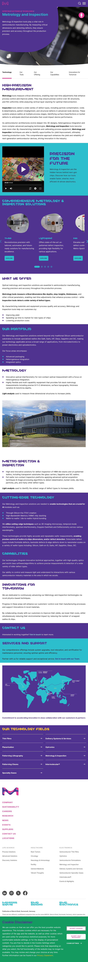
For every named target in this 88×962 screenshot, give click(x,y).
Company (7, 802)
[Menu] (84, 3)
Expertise (6, 11)
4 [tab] (48, 269)
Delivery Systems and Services (71, 869)
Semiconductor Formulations (70, 860)
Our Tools (21, 73)
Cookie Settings (73, 943)
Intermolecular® (65, 877)
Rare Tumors (35, 852)
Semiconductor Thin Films (69, 852)
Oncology (34, 856)
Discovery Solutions (9, 860)
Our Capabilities (54, 73)
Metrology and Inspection (69, 864)
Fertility (33, 864)
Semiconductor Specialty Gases (71, 873)
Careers (7, 811)
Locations (8, 838)
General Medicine (37, 869)
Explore (9, 258)
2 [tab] (42, 269)
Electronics (16, 11)
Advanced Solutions (9, 856)
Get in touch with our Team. (67, 659)
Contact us (9, 834)
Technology (7, 72)
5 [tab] (51, 269)
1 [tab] (35, 269)
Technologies (27, 11)
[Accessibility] (81, 15)
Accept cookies (76, 928)
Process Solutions (8, 852)
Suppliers (7, 829)
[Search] (79, 3)
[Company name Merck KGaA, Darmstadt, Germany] (5, 3)
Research (7, 816)
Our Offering (37, 73)
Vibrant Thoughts (37, 873)
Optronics (63, 856)
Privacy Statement (45, 955)
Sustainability (10, 807)
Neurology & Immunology (40, 860)
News (5, 820)
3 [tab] (45, 269)
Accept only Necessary (76, 936)
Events (6, 825)
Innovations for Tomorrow (74, 73)
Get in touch (35, 634)
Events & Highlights (66, 881)
